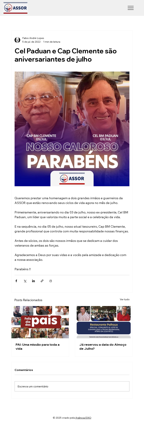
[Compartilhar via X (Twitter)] (25, 281)
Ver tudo (125, 299)
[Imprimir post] (50, 281)
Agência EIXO (83, 417)
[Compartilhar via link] (42, 281)
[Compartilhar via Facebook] (16, 281)
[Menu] (131, 8)
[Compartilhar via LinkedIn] (33, 281)
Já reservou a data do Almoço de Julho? (102, 347)
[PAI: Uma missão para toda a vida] (40, 322)
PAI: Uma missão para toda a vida (38, 347)
